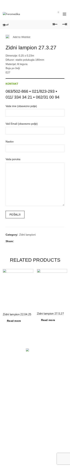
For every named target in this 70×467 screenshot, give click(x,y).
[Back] (5, 24)
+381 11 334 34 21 (14, 435)
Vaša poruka (13, 159)
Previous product (55, 24)
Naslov (10, 141)
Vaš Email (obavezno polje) (22, 123)
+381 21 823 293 (13, 394)
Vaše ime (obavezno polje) (21, 106)
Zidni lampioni (27, 234)
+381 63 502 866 (13, 398)
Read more (14, 320)
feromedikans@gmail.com (27, 403)
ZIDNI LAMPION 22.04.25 (17, 314)
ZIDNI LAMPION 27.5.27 (50, 313)
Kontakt (12, 83)
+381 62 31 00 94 (13, 439)
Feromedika (28, 461)
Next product (64, 24)
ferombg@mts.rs (22, 443)
